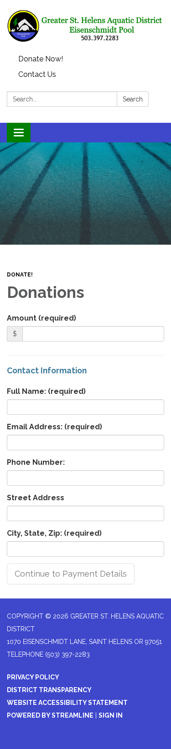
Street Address (35, 497)
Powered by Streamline (50, 715)
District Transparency (49, 690)
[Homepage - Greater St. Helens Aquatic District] (85, 25)
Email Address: (54, 426)
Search (133, 99)
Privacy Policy (33, 677)
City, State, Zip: (54, 533)
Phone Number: (36, 462)
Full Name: (46, 391)
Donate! (20, 274)
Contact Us (37, 74)
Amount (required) (41, 318)
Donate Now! (40, 59)
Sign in (110, 715)
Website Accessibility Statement (67, 702)
